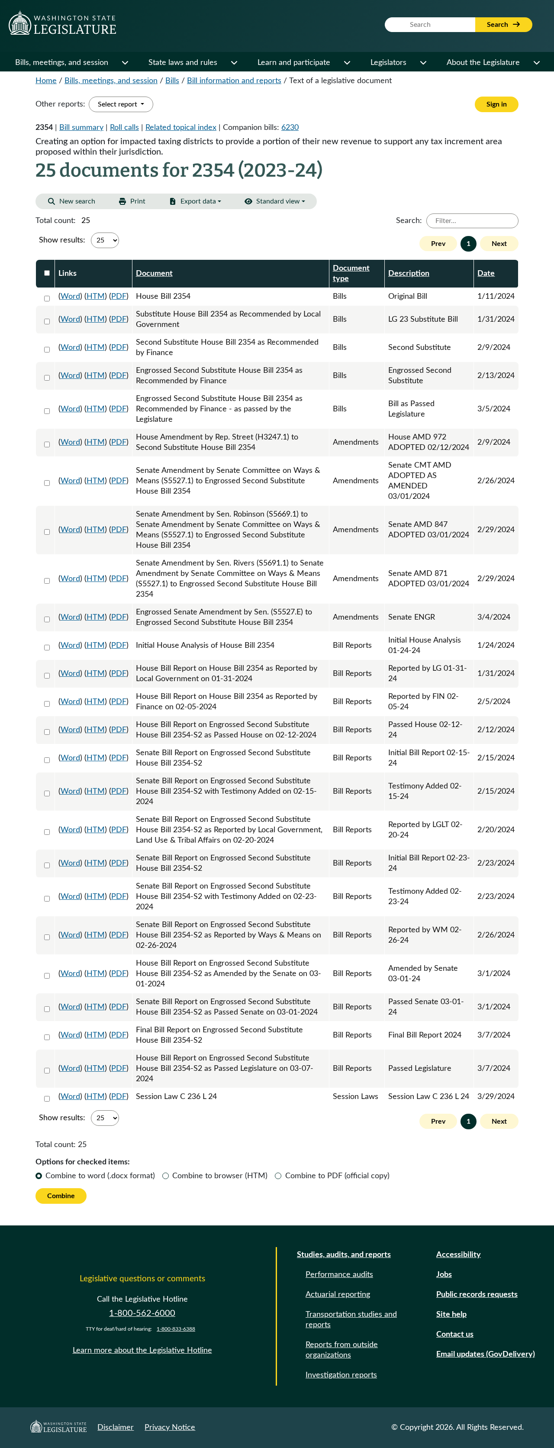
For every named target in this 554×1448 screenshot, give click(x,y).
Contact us (454, 1334)
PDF (118, 297)
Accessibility (458, 1255)
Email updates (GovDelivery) (485, 1354)
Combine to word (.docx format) (100, 1176)
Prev (438, 243)
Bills (172, 81)
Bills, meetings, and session (61, 63)
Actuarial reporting (338, 1295)
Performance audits (339, 1275)
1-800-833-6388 (176, 1329)
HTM (96, 297)
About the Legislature (483, 63)
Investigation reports (341, 1375)
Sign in (496, 104)
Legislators (388, 63)
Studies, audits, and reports (344, 1255)
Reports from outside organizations (342, 1350)
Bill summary (81, 128)
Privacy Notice (170, 1428)
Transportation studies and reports (351, 1320)
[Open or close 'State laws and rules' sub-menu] (234, 62)
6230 (290, 128)
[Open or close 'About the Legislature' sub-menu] (536, 62)
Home (46, 81)
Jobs (444, 1275)
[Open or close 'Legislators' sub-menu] (423, 62)
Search (498, 24)
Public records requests (477, 1295)
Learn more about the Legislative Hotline (142, 1350)
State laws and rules (182, 63)
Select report (118, 104)
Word (70, 297)
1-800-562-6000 (142, 1313)
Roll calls (124, 128)
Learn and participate (294, 63)
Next (499, 243)
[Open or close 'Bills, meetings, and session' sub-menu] (125, 62)
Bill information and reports (234, 81)
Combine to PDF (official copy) (337, 1176)
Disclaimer (115, 1428)
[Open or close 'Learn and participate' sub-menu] (347, 62)
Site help (451, 1315)
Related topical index (180, 128)
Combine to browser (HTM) (219, 1176)
